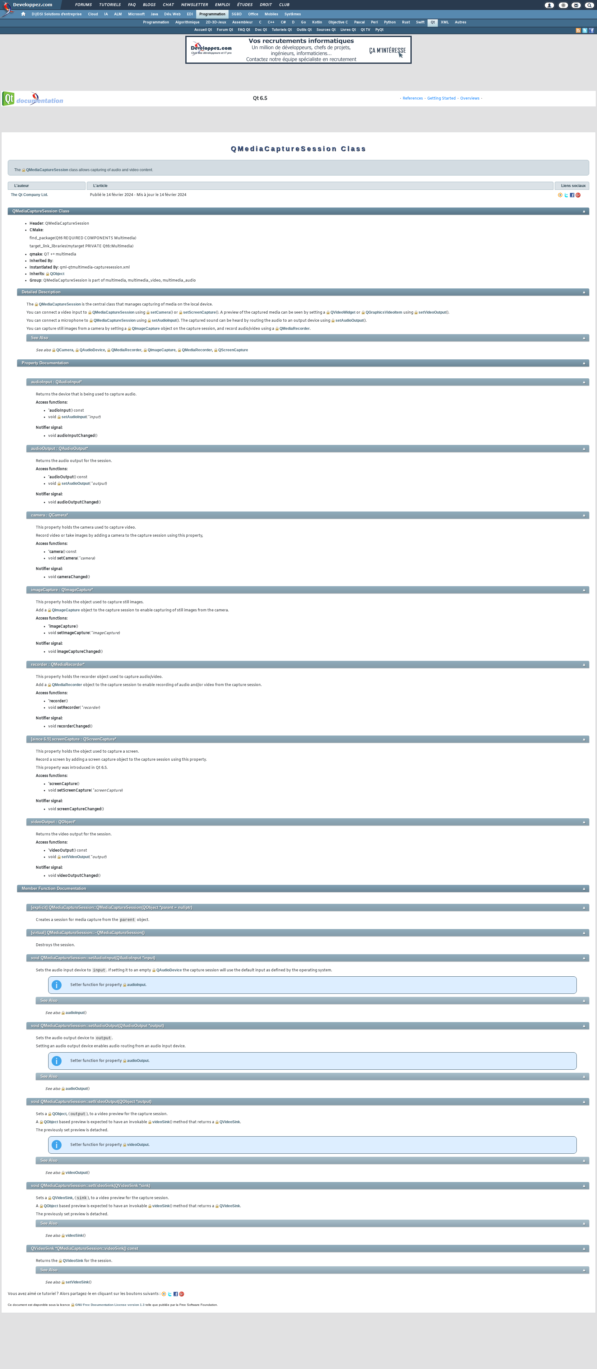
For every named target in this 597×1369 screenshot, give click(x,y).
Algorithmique (187, 22)
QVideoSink (230, 1122)
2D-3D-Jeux (216, 22)
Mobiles (271, 14)
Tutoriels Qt (282, 30)
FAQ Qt (244, 30)
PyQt (379, 30)
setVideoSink (77, 1282)
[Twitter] (566, 195)
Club (283, 4)
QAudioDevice (92, 350)
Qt (433, 22)
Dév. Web (172, 14)
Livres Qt (348, 30)
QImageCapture (146, 328)
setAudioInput (164, 320)
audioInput (136, 985)
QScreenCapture (233, 350)
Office (253, 14)
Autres (460, 22)
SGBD (237, 14)
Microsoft (136, 14)
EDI (190, 14)
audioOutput (138, 1060)
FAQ (131, 4)
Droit (265, 4)
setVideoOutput (432, 312)
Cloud (93, 14)
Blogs (149, 4)
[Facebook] (572, 195)
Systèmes (293, 14)
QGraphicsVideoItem (384, 312)
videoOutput (138, 1144)
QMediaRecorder (295, 328)
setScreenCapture (199, 312)
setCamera (160, 312)
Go (303, 22)
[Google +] (578, 195)
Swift (420, 22)
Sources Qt (326, 30)
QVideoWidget (343, 312)
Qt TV (365, 30)
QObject (57, 274)
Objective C (338, 22)
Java (154, 14)
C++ (271, 22)
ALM (118, 14)
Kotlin (317, 22)
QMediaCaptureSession (47, 170)
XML (445, 22)
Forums (83, 4)
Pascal (359, 22)
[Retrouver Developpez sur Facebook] (591, 30)
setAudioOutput (349, 320)
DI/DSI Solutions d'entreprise (57, 14)
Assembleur (242, 22)
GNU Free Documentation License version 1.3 (110, 1304)
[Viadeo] (560, 195)
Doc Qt (261, 30)
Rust (406, 22)
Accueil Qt (203, 30)
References (413, 98)
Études (244, 4)
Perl (374, 22)
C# (283, 22)
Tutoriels (109, 4)
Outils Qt (304, 30)
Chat (168, 4)
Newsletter (194, 4)
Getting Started (441, 98)
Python (390, 22)
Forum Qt (225, 30)
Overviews (469, 98)
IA (106, 14)
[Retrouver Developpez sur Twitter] (584, 30)
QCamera (64, 350)
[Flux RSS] (578, 30)
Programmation (212, 14)
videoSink (161, 1122)
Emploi (222, 4)
